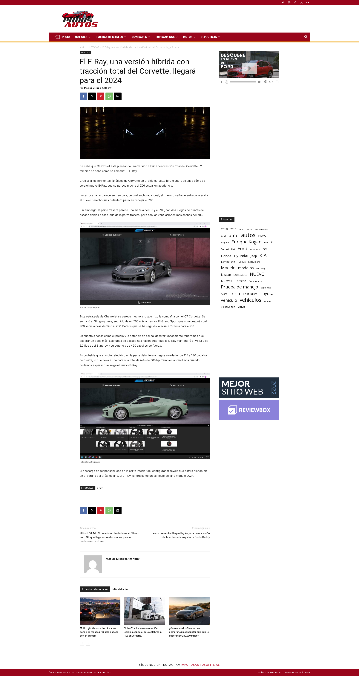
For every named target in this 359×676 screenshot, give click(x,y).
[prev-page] (82, 643)
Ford (242, 248)
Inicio (82, 47)
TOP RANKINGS (165, 37)
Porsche (240, 281)
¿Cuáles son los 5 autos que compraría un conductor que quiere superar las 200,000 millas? (189, 632)
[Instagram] (289, 2)
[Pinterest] (295, 2)
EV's (266, 242)
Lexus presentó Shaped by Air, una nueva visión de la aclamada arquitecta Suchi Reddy (181, 535)
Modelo (228, 268)
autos (248, 235)
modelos (246, 268)
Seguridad (266, 287)
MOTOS (187, 37)
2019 (233, 229)
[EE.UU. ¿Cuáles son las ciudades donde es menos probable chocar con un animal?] (100, 611)
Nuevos (226, 281)
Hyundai (241, 256)
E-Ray (100, 487)
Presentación (256, 281)
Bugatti (225, 242)
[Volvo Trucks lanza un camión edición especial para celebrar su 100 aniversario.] (144, 611)
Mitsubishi (254, 261)
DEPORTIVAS (209, 37)
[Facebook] (283, 2)
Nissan (226, 274)
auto (234, 235)
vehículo (229, 300)
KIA (263, 255)
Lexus (242, 261)
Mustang (260, 268)
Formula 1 (255, 249)
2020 (241, 229)
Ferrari (225, 249)
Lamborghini (228, 261)
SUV (224, 294)
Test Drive (250, 294)
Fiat (233, 249)
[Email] (118, 96)
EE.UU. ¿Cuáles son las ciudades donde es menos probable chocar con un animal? (99, 632)
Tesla (235, 293)
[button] (305, 37)
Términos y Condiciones (297, 672)
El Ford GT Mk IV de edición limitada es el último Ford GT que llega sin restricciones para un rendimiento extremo (109, 537)
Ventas (267, 300)
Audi (223, 236)
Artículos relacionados (95, 589)
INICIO (66, 37)
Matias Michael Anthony (97, 87)
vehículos (250, 300)
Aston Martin (261, 229)
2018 (224, 229)
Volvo (241, 306)
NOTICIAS (81, 37)
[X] (301, 2)
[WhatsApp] (109, 96)
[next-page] (88, 643)
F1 (272, 242)
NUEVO (257, 274)
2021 (249, 229)
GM (265, 249)
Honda (226, 256)
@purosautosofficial (200, 664)
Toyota (266, 293)
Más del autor (121, 589)
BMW (262, 236)
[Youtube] (307, 2)
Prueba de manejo (239, 287)
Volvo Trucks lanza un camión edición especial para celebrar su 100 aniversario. (143, 632)
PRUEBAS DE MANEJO (109, 37)
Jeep (254, 256)
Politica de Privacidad (269, 672)
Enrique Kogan (246, 242)
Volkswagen (228, 306)
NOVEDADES (139, 37)
